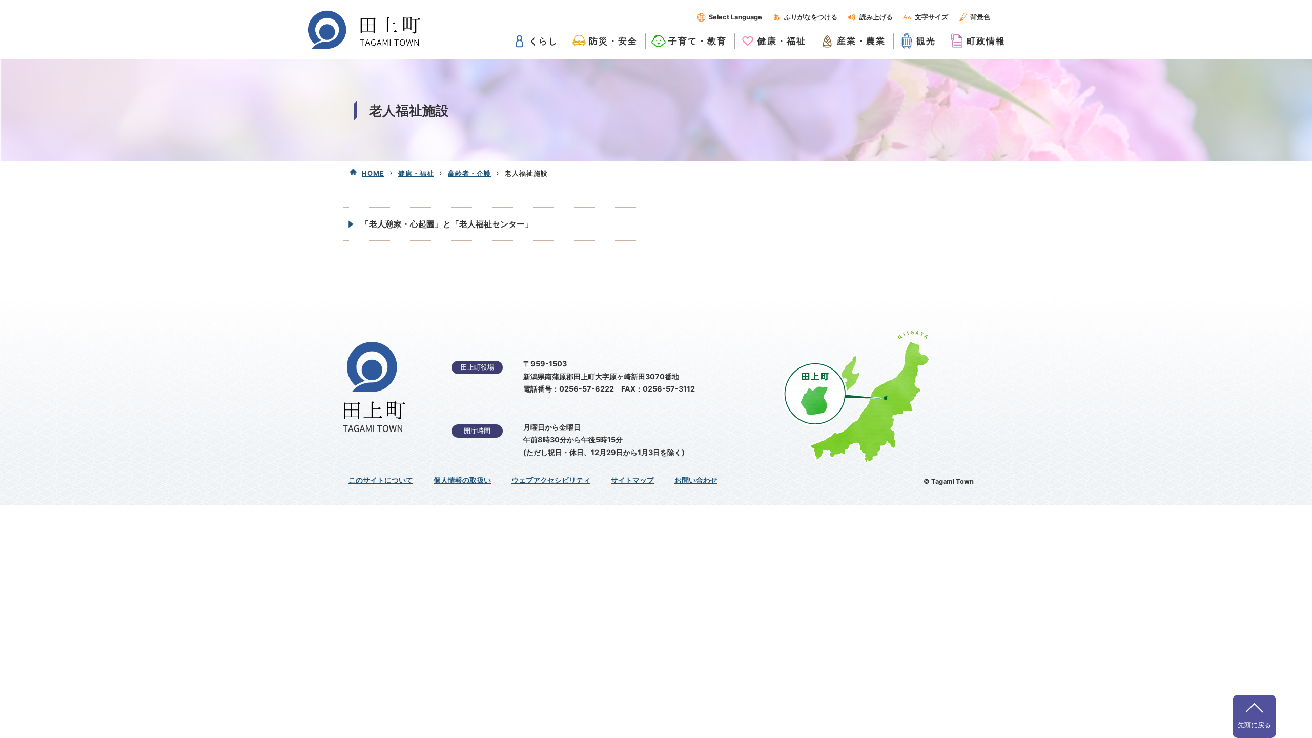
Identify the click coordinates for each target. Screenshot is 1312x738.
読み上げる (876, 17)
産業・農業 (861, 40)
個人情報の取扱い (462, 480)
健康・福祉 (781, 40)
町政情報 (986, 40)
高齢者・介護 (469, 173)
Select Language (735, 17)
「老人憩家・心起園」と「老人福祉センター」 (447, 224)
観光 (926, 40)
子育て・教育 (697, 40)
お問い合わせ (695, 480)
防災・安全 (613, 40)
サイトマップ (632, 480)
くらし (543, 40)
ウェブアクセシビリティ (550, 480)
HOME (373, 173)
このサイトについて (380, 480)
